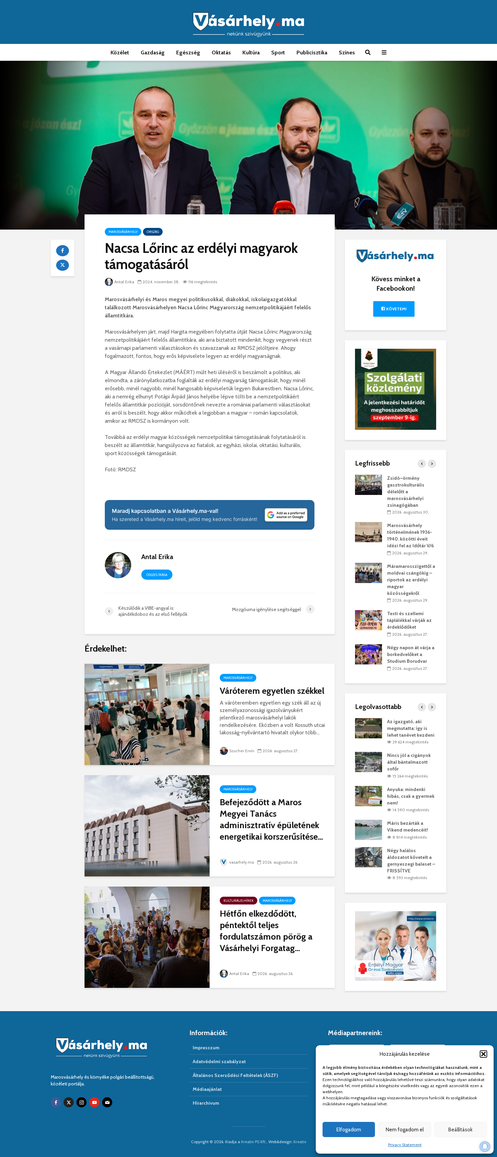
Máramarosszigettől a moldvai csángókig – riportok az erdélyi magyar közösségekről (411, 579)
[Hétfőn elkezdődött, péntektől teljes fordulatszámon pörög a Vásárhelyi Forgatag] (147, 937)
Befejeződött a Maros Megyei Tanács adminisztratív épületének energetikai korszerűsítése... (271, 819)
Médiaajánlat (207, 1089)
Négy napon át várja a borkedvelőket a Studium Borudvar (410, 654)
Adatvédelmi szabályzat (219, 1061)
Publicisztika (312, 52)
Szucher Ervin (241, 750)
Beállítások (460, 1130)
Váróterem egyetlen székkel (272, 690)
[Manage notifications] (484, 1146)
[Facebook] (56, 1102)
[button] (483, 1054)
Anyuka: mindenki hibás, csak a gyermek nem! (410, 796)
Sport (278, 52)
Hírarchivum (206, 1103)
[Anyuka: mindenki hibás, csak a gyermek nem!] (368, 795)
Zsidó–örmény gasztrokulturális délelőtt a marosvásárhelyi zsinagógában (405, 491)
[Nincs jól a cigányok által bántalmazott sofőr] (368, 762)
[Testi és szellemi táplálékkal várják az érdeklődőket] (368, 620)
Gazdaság (153, 52)
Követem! (395, 308)
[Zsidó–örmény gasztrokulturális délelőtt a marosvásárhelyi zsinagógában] (368, 484)
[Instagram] (81, 1102)
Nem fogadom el (405, 1130)
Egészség (188, 52)
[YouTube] (94, 1102)
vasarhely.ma (241, 862)
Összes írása (156, 575)
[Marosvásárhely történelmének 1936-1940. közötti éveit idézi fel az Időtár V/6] (368, 532)
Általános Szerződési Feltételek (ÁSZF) (235, 1075)
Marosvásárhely (123, 232)
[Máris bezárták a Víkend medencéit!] (368, 829)
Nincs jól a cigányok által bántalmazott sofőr (409, 762)
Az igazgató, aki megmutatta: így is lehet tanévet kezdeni (410, 728)
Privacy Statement (405, 1144)
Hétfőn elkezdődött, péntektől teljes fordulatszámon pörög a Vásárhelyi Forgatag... (266, 930)
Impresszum (206, 1048)
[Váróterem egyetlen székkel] (147, 714)
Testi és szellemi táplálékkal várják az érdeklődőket (409, 620)
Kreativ (299, 1141)
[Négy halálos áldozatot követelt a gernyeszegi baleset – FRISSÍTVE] (368, 856)
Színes (347, 52)
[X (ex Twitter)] (69, 1102)
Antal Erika (124, 281)
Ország (153, 232)
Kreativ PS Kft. (253, 1141)
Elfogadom (348, 1130)
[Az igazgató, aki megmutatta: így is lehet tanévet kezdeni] (368, 728)
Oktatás (221, 52)
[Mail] (107, 1102)
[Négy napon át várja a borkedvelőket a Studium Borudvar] (368, 654)
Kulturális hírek (238, 900)
